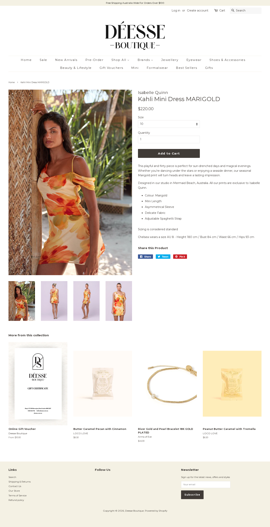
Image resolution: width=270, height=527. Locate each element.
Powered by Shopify (156, 510)
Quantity (144, 133)
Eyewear (194, 60)
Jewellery (169, 60)
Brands (144, 60)
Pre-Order (94, 60)
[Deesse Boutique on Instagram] (97, 478)
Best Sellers (186, 68)
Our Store (14, 490)
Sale (43, 60)
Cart (222, 10)
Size (141, 117)
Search (12, 477)
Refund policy (16, 500)
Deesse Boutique (134, 510)
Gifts (209, 68)
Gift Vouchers (111, 68)
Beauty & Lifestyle (76, 68)
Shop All (119, 60)
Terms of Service (17, 495)
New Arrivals (66, 60)
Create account (197, 10)
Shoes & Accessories (227, 60)
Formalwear (157, 68)
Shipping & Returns (19, 481)
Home (26, 60)
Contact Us (14, 486)
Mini (135, 68)
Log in (176, 10)
